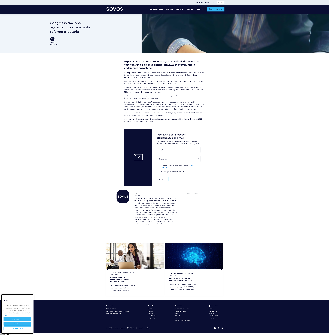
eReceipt (150, 311)
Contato (211, 308)
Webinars (177, 315)
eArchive (150, 313)
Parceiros (211, 313)
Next (208, 270)
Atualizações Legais (180, 311)
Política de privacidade (144, 328)
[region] (17, 314)
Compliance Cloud (156, 9)
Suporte (207, 2)
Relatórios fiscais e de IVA (113, 313)
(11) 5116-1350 (131, 328)
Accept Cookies (17, 319)
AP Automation (152, 315)
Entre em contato (215, 9)
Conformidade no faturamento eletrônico (117, 311)
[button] (189, 197)
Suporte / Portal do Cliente (182, 320)
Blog (176, 318)
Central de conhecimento (182, 308)
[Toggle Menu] (213, 2)
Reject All (17, 323)
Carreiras (199, 2)
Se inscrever (162, 179)
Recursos (178, 306)
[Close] (31, 297)
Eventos (177, 313)
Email (157, 148)
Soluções (109, 306)
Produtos (151, 306)
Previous (120, 270)
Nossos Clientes (213, 311)
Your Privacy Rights (17, 328)
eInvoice (150, 308)
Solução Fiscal (152, 318)
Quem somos (213, 306)
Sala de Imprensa (213, 315)
